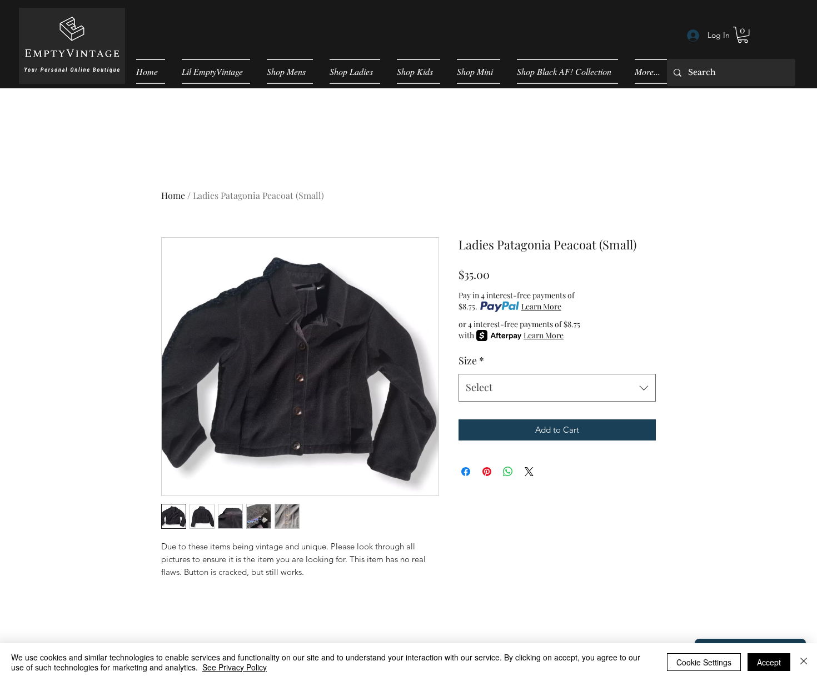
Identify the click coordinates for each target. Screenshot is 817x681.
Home (173, 195)
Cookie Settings (703, 662)
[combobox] (557, 388)
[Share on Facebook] (465, 471)
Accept (769, 662)
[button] (743, 35)
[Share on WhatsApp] (508, 471)
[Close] (803, 662)
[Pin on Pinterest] (487, 471)
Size (471, 360)
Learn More (541, 306)
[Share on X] (529, 471)
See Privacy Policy (234, 667)
